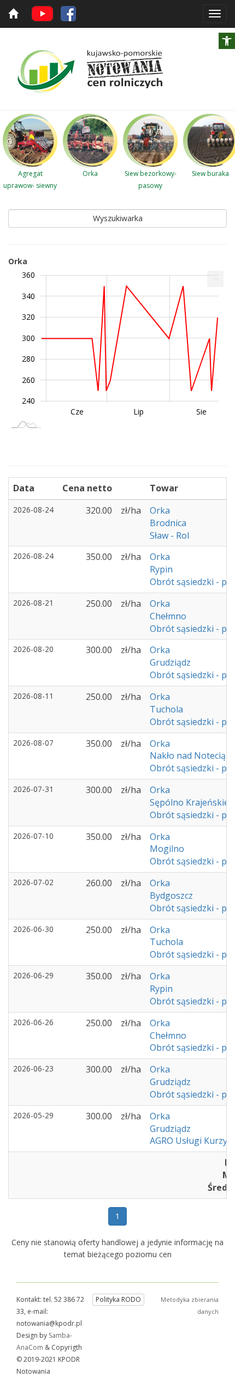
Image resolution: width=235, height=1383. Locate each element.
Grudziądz (170, 662)
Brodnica (168, 523)
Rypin (161, 569)
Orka (161, 510)
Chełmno (168, 616)
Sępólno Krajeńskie (189, 802)
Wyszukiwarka (118, 218)
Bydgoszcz (171, 895)
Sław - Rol (169, 535)
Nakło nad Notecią (188, 755)
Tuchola (166, 709)
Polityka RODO (118, 1299)
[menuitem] (215, 279)
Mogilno (167, 849)
